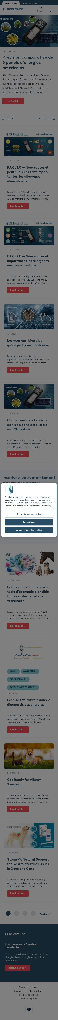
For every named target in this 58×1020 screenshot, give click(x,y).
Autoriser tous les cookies (29, 530)
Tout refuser (29, 522)
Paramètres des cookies (29, 514)
